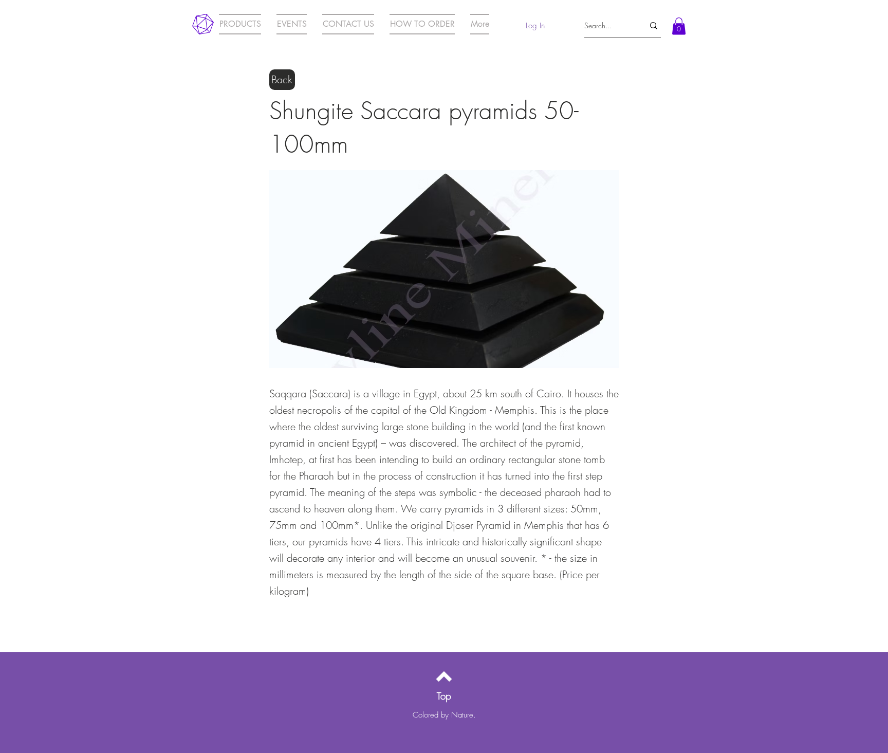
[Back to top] (444, 676)
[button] (679, 25)
